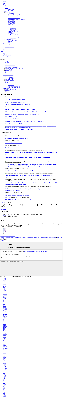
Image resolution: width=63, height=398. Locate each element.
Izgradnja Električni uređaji (10, 25)
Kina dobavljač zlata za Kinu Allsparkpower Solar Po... (19, 129)
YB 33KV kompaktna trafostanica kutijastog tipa (18, 104)
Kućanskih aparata (11, 30)
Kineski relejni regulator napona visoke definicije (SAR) (19, 170)
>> (4, 202)
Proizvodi (5, 11)
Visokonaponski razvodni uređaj (14, 14)
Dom (4, 3)
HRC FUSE (10, 24)
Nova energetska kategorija (13, 40)
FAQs (4, 49)
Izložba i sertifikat (8, 6)
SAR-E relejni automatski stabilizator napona (16, 138)
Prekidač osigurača (11, 22)
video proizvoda (11, 10)
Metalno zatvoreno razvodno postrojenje (29, 237)
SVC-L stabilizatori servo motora (13, 143)
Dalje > (2, 202)
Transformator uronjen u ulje (50, 237)
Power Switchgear (41, 237)
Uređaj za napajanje (9, 39)
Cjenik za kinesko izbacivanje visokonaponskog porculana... (20, 109)
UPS (9, 42)
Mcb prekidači (13, 28)
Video (6, 8)
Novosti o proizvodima (9, 47)
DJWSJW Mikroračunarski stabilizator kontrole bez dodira (20, 200)
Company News (8, 44)
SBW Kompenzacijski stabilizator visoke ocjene (17, 195)
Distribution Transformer (12, 16)
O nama (4, 4)
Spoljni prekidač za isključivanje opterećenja (16, 19)
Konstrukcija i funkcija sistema (16, 37)
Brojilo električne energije (13, 31)
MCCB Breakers (13, 29)
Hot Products (3, 236)
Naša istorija (7, 5)
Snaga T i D (7, 12)
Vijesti (4, 43)
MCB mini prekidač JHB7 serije (13, 119)
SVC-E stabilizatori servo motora (13, 147)
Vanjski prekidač (11, 20)
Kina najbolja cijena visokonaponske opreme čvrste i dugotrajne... (22, 114)
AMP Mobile (12, 236)
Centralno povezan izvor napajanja (17, 35)
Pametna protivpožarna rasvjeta (16, 34)
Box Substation (11, 13)
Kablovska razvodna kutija (13, 15)
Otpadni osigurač (17, 237)
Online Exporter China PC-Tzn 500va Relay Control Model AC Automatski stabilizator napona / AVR (31, 152)
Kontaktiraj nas (6, 48)
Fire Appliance (11, 33)
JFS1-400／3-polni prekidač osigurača (15, 99)
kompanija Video (11, 9)
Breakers (9, 27)
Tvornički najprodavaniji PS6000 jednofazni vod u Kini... (20, 123)
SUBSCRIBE (3, 209)
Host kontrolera (13, 38)
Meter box (10, 32)
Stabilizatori (10, 41)
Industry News (8, 45)
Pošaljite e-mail (3, 240)
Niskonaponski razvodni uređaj (14, 18)
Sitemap (8, 236)
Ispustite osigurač (11, 23)
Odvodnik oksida (11, 21)
